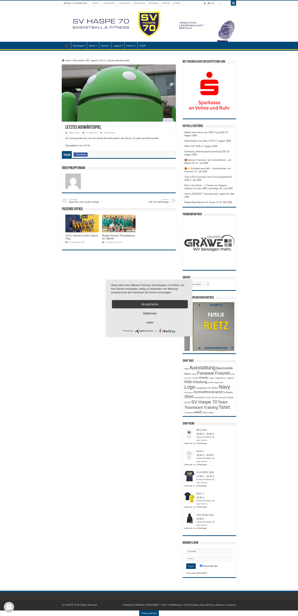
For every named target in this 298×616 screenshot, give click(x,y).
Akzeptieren (150, 304)
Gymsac (188, 378)
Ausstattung (202, 367)
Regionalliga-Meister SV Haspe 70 (201, 202)
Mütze (215, 388)
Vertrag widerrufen (149, 613)
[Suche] (233, 3)
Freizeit (222, 373)
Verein (95, 3)
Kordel (210, 382)
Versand (204, 440)
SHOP (142, 46)
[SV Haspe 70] (149, 24)
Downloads (109, 3)
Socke (208, 397)
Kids (188, 382)
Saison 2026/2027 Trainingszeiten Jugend (205, 194)
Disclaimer (153, 3)
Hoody (203, 377)
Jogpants (230, 378)
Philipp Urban (74, 133)
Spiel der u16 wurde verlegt (84, 200)
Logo (189, 387)
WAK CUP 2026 (192, 146)
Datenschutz (139, 3)
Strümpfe (230, 397)
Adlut (186, 369)
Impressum (125, 3)
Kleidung (200, 382)
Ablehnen (150, 313)
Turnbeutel (188, 413)
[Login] (212, 3)
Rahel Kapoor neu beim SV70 (199, 141)
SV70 (187, 402)
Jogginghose (220, 378)
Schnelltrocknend (208, 392)
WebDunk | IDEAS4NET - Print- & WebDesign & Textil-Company (167, 605)
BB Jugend (91, 60)
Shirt (188, 396)
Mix (209, 388)
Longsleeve (201, 388)
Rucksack (188, 392)
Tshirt (224, 407)
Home (67, 60)
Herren (92, 46)
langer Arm (218, 382)
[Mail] (208, 3)
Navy (224, 387)
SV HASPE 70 (69, 605)
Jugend (117, 46)
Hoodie (195, 378)
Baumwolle (224, 368)
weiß (198, 412)
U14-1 (102, 60)
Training (211, 407)
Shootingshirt (199, 397)
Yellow (210, 413)
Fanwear (205, 373)
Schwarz (228, 392)
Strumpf (222, 397)
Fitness (130, 46)
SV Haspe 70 (204, 402)
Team (223, 402)
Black (187, 373)
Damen (104, 46)
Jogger (211, 378)
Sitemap (166, 3)
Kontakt (176, 3)
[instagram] (201, 3)
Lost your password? (196, 573)
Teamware (193, 407)
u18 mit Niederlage (158, 200)
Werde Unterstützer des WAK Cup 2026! (204, 132)
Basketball (78, 46)
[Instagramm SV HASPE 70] (205, 3)
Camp (193, 374)
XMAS (205, 413)
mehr (150, 322)
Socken (215, 397)
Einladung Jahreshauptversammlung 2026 (205, 151)
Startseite (66, 45)
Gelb (232, 374)
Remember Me (209, 566)
